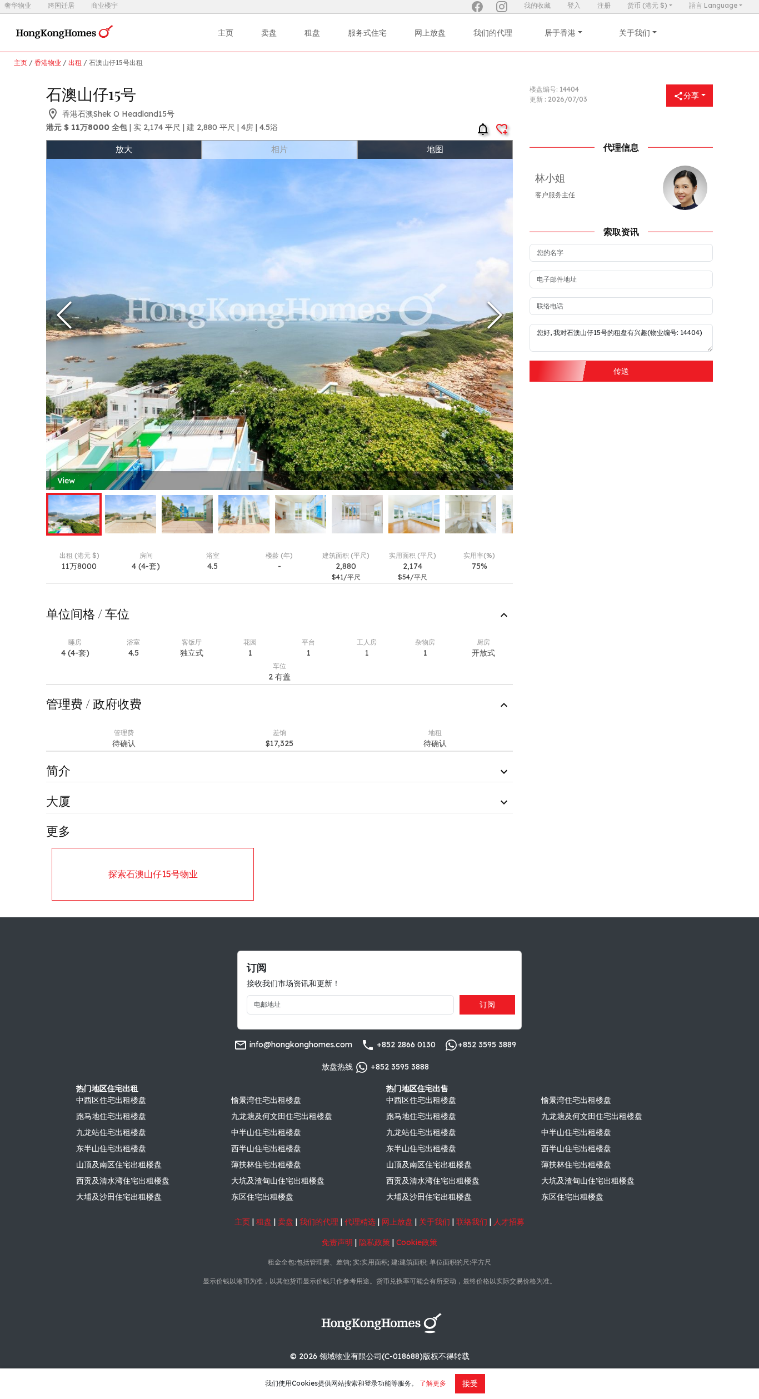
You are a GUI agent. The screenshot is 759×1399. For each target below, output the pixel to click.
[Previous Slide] (64, 315)
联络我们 (471, 1222)
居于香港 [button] (560, 33)
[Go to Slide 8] (470, 514)
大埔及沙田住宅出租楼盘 (119, 1197)
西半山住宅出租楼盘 (266, 1148)
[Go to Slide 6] (357, 514)
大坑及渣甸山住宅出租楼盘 (277, 1181)
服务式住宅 (367, 33)
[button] (279, 315)
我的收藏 (537, 5)
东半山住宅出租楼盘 (111, 1148)
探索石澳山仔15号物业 (153, 874)
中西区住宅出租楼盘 (111, 1100)
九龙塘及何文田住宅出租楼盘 (281, 1116)
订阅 (487, 1005)
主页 (225, 33)
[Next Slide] (495, 315)
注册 (604, 5)
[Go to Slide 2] (130, 514)
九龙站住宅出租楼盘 (111, 1132)
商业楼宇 (104, 5)
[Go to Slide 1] (74, 514)
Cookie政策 (416, 1242)
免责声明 (337, 1242)
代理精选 (360, 1222)
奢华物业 (17, 5)
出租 (75, 62)
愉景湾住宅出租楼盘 (266, 1100)
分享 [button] (691, 96)
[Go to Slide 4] (244, 514)
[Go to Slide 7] (414, 514)
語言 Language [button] (713, 5)
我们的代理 (492, 33)
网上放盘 (430, 33)
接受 (470, 1383)
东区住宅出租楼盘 (262, 1197)
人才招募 (509, 1222)
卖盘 (269, 33)
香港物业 (47, 62)
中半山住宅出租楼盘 (266, 1132)
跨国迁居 (61, 5)
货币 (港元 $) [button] (647, 5)
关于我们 (434, 1222)
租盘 (312, 33)
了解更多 (433, 1383)
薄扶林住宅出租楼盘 (266, 1165)
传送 (621, 371)
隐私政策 (374, 1242)
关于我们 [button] (634, 33)
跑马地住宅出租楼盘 (111, 1116)
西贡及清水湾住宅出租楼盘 (122, 1181)
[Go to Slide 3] (187, 514)
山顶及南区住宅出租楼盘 (119, 1165)
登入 (574, 5)
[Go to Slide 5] (300, 514)
